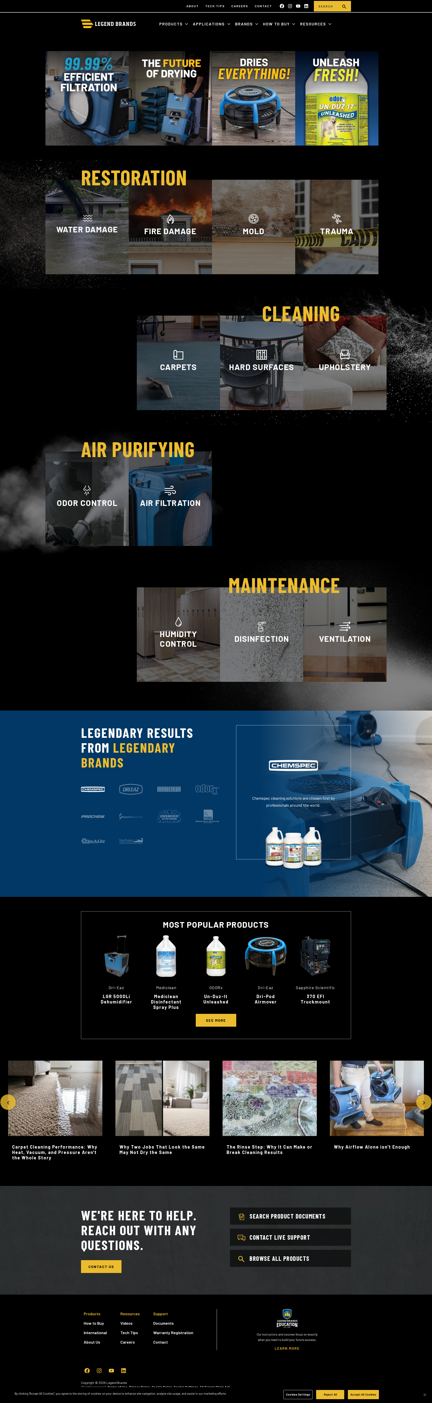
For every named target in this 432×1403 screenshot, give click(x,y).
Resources (313, 23)
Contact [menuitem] (263, 6)
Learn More (87, 272)
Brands (244, 23)
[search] (344, 6)
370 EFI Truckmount (315, 999)
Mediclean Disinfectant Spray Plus (166, 1002)
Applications (209, 23)
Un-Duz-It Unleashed (216, 999)
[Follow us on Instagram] (290, 6)
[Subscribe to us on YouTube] (298, 6)
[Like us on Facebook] (282, 6)
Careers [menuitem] (239, 6)
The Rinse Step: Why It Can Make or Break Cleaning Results (270, 1149)
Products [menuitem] (92, 1313)
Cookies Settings (298, 1394)
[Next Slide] (424, 1102)
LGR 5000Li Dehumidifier (116, 999)
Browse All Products (280, 1258)
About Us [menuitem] (92, 1342)
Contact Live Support (280, 1237)
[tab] (93, 789)
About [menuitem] (192, 6)
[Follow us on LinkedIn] (306, 6)
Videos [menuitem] (126, 1323)
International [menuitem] (95, 1332)
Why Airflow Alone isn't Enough (372, 1146)
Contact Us (101, 1266)
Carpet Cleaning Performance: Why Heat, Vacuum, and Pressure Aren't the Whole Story (54, 1152)
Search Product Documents (288, 1216)
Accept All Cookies (363, 1394)
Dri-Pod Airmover (266, 999)
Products (171, 23)
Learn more (87, 545)
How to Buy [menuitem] (94, 1323)
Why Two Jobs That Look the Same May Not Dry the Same (162, 1149)
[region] (216, 1395)
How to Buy (277, 23)
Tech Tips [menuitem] (215, 6)
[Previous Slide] (8, 1102)
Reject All (330, 1394)
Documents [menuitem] (163, 1323)
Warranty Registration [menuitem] (173, 1332)
